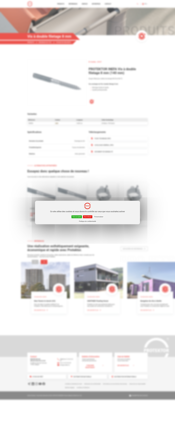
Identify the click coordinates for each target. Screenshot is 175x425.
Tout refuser (87, 217)
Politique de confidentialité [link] (87, 221)
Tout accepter (76, 217)
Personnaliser (98, 217)
